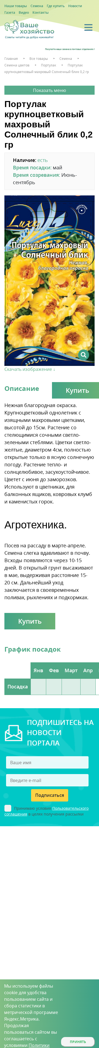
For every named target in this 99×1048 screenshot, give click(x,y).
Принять (78, 1041)
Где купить (56, 6)
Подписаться (49, 795)
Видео (24, 12)
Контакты (40, 12)
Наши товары (15, 6)
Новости (75, 6)
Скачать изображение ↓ (29, 369)
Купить (30, 621)
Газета (9, 12)
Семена (37, 6)
